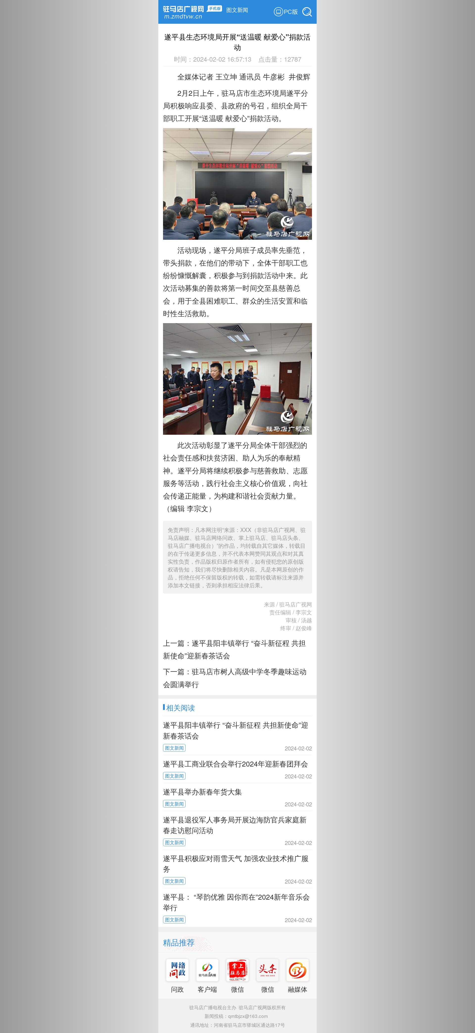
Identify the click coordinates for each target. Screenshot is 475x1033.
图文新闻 (237, 9)
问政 (177, 989)
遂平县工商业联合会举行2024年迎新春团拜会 (235, 763)
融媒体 (297, 989)
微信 (237, 989)
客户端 (207, 989)
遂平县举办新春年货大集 (202, 791)
